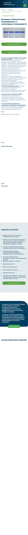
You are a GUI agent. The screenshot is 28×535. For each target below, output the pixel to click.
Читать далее (14, 326)
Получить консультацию (14, 283)
